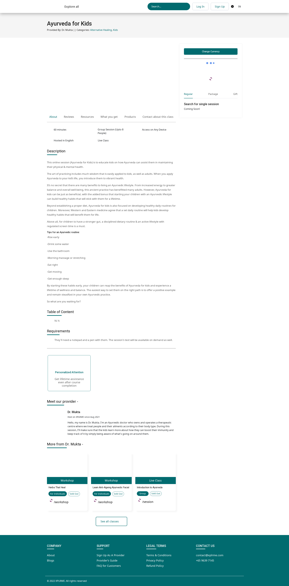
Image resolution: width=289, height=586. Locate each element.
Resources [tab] (87, 116)
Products (130, 116)
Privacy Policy (155, 560)
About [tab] (53, 116)
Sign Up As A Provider (110, 555)
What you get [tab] (109, 116)
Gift (235, 94)
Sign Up (220, 6)
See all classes (110, 521)
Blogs (50, 560)
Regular (188, 94)
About (51, 555)
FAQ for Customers (109, 566)
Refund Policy (155, 566)
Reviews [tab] (69, 116)
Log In (200, 6)
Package (213, 94)
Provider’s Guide (107, 560)
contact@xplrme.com (209, 555)
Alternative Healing (101, 30)
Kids (115, 30)
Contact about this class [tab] (158, 116)
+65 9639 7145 (205, 560)
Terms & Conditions (158, 555)
